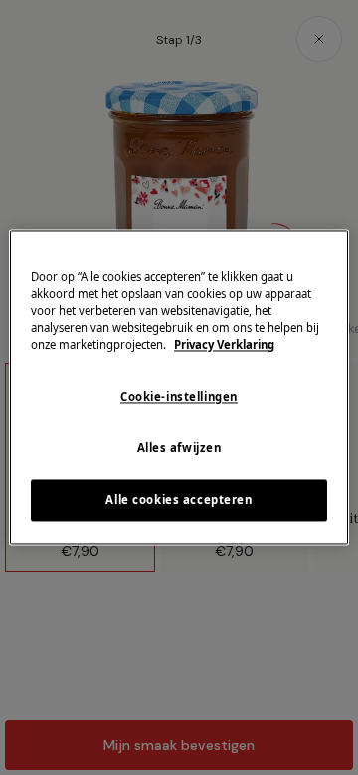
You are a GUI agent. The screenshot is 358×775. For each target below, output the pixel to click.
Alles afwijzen (179, 448)
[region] (179, 387)
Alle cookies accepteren (178, 500)
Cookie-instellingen (179, 397)
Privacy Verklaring (224, 345)
